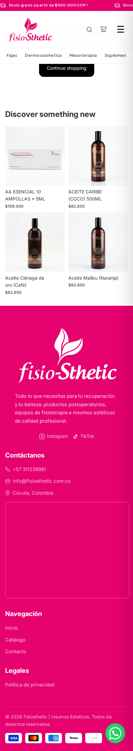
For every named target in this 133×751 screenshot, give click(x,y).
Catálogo (15, 640)
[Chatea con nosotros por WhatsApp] (115, 733)
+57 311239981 (29, 469)
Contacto (15, 651)
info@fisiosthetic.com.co (42, 481)
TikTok (87, 436)
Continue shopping (67, 68)
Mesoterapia (83, 55)
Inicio (11, 628)
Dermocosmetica (43, 55)
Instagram (57, 436)
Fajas (11, 55)
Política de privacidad (30, 685)
